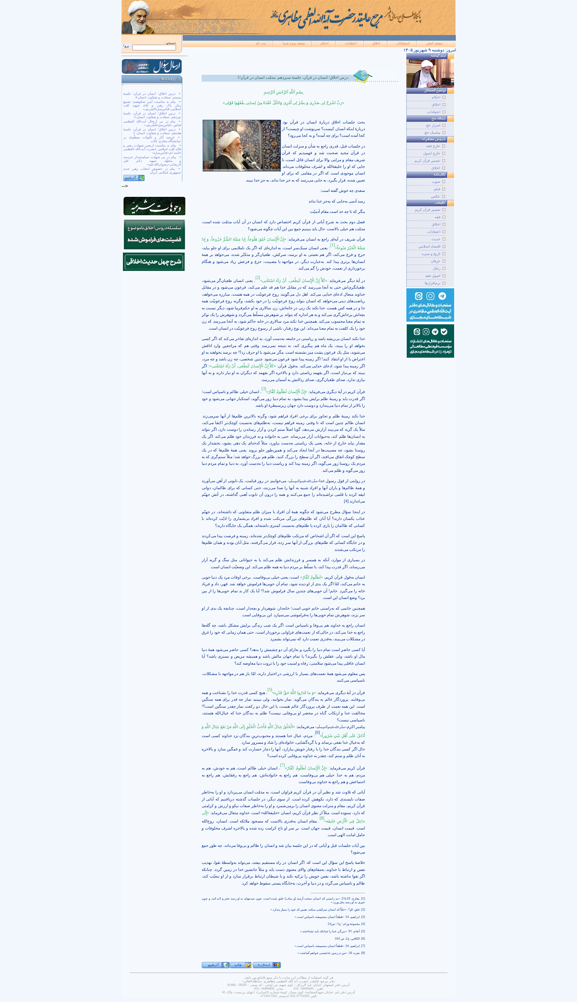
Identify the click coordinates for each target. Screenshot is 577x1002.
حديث (435, 239)
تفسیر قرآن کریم (427, 160)
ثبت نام (261, 43)
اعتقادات (351, 43)
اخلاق (376, 43)
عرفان (435, 261)
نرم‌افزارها (432, 283)
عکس (435, 196)
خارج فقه (433, 146)
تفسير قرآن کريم (427, 210)
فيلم (437, 189)
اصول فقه (432, 276)
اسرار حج (433, 125)
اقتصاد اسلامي (429, 246)
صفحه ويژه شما (294, 43)
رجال (436, 268)
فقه (437, 217)
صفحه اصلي (434, 43)
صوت (436, 182)
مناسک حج (432, 132)
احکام (325, 43)
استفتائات (403, 43)
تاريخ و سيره (431, 254)
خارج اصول (431, 153)
